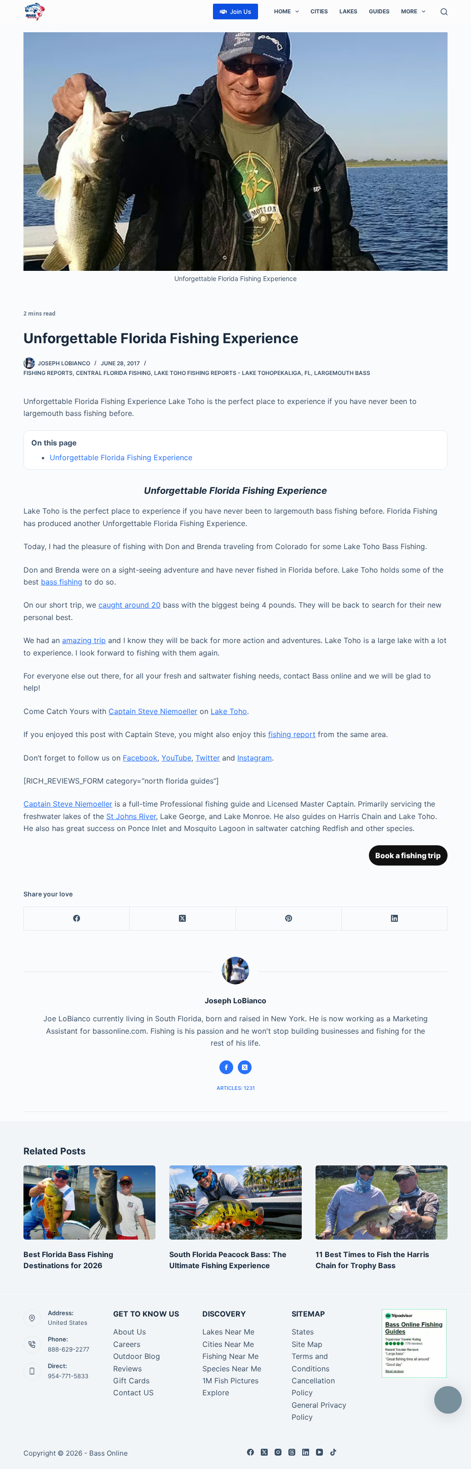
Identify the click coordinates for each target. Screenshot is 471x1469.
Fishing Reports (48, 372)
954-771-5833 (68, 1376)
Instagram (254, 757)
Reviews (127, 1368)
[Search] (444, 11)
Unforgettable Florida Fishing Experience (121, 457)
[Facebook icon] (226, 1067)
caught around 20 (129, 604)
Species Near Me (231, 1368)
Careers (126, 1344)
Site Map (307, 1344)
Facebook (140, 757)
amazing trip (84, 640)
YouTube (176, 757)
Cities (319, 11)
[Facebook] (77, 919)
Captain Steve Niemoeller (153, 711)
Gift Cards (131, 1380)
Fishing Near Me (230, 1356)
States (303, 1331)
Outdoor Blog (136, 1356)
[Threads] (291, 1452)
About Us (129, 1331)
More (409, 11)
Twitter (207, 757)
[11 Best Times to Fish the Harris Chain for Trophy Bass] (382, 1202)
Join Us (240, 11)
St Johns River (131, 816)
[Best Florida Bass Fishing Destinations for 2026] (89, 1202)
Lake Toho (229, 711)
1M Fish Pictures (230, 1380)
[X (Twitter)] (183, 919)
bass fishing (61, 581)
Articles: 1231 (236, 1088)
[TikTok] (333, 1452)
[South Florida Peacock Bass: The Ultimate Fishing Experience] (235, 1202)
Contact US (133, 1392)
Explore (215, 1392)
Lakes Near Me (228, 1331)
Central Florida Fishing (113, 372)
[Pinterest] (289, 919)
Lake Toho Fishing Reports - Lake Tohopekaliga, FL (232, 372)
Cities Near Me (228, 1344)
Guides (379, 11)
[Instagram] (278, 1452)
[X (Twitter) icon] (245, 1067)
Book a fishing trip (408, 855)
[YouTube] (319, 1452)
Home (282, 11)
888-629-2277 (68, 1349)
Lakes (348, 11)
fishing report (292, 734)
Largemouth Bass (342, 372)
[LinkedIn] (395, 919)
